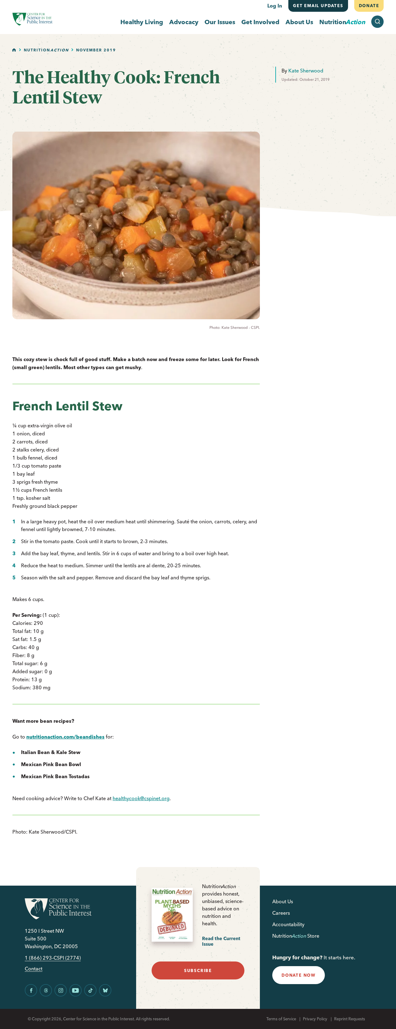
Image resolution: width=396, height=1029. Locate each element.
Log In (274, 5)
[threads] (46, 990)
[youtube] (75, 990)
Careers (281, 913)
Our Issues (219, 21)
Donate (369, 5)
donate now (299, 975)
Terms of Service (281, 1018)
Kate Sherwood (305, 71)
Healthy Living (141, 21)
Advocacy (183, 21)
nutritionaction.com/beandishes (65, 737)
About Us (299, 21)
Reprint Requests (349, 1018)
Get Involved (260, 21)
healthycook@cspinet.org (141, 798)
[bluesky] (105, 990)
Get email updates (318, 5)
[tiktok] (90, 990)
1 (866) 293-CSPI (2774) (53, 958)
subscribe (198, 970)
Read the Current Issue (221, 941)
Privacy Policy (315, 1018)
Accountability (288, 924)
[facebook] (31, 990)
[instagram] (60, 990)
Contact (33, 969)
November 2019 (96, 50)
